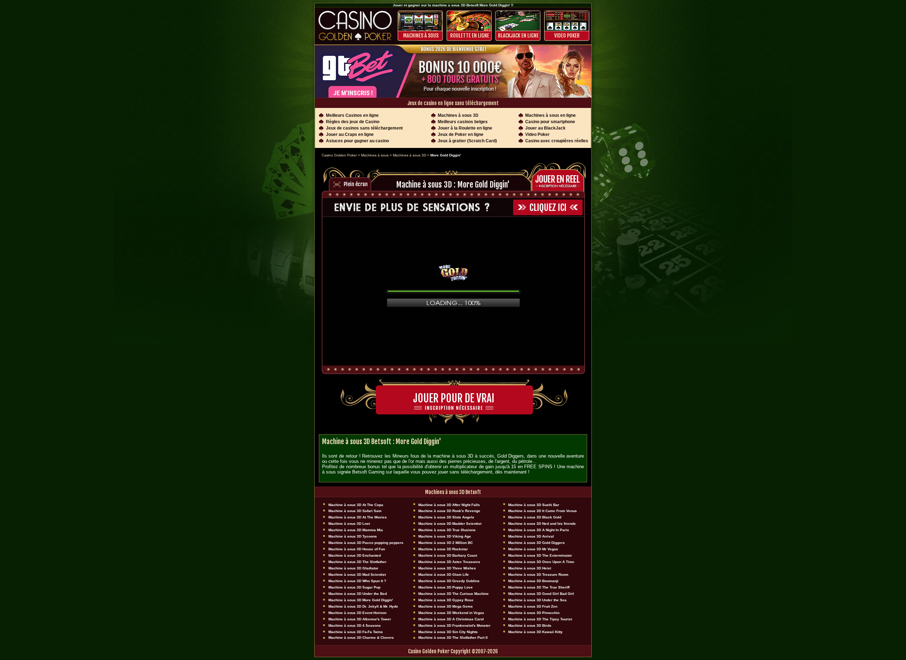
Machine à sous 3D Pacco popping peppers (365, 543)
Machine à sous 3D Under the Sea (537, 600)
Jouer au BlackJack (545, 128)
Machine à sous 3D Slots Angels (446, 517)
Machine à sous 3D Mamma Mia (355, 530)
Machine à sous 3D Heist (529, 568)
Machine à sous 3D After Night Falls (449, 505)
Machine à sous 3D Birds (529, 625)
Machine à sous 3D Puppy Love (445, 587)
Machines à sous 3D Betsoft (453, 492)
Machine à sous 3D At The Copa (355, 505)
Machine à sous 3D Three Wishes (447, 568)
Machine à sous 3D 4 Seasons (354, 625)
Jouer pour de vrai (453, 398)
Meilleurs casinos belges (463, 121)
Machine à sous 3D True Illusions (447, 530)
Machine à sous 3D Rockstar (443, 549)
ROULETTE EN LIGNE (469, 35)
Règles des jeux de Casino (352, 121)
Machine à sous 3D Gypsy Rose (446, 600)
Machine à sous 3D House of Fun (356, 549)
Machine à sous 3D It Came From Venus (542, 511)
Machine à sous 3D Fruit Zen (532, 606)
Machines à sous (420, 35)
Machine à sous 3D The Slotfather (357, 562)
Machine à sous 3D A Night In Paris (538, 530)
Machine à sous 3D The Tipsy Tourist (540, 619)
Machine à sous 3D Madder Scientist (449, 524)
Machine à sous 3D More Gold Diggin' (360, 600)
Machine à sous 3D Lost (349, 524)
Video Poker (567, 35)
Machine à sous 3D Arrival (531, 536)
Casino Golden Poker (339, 155)
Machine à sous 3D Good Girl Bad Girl (541, 594)
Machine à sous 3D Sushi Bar (533, 505)
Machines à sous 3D (458, 115)
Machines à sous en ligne (550, 115)
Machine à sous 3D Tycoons (352, 536)
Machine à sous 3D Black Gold (534, 517)
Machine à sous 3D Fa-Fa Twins (355, 632)
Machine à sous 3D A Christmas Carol (451, 619)
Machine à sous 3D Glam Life (443, 574)
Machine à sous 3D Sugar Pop (354, 587)
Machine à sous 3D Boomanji (533, 581)
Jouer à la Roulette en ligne (465, 128)
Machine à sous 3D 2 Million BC (445, 543)
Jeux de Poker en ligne (460, 134)
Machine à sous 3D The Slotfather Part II (453, 637)
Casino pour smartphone (550, 121)
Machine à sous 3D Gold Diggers (536, 543)
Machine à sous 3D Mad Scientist (357, 574)
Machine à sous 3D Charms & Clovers (361, 637)
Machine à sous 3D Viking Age (444, 536)
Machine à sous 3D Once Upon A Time (541, 562)
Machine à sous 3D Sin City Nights (448, 632)
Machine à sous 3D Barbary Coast (447, 555)
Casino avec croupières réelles (556, 140)
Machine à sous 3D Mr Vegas (533, 549)
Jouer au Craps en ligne (350, 134)
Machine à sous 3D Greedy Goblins (449, 581)
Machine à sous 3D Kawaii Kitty (535, 632)
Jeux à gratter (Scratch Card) (467, 140)
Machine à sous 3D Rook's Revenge (449, 511)
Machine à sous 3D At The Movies (357, 517)
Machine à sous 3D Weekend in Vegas (451, 613)
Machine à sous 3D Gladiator (353, 568)
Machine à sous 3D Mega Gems (445, 606)
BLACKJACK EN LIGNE (518, 35)
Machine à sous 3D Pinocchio (534, 613)
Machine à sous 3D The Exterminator (540, 555)
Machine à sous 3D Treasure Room (538, 574)
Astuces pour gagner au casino (357, 140)
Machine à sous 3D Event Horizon (357, 613)
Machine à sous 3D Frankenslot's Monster (454, 625)
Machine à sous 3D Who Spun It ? (357, 581)
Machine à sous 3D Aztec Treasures (449, 562)
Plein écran (356, 184)
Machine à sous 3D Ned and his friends (542, 524)
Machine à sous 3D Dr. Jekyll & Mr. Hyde (363, 606)
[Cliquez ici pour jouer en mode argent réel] (560, 179)
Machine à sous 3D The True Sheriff (538, 587)
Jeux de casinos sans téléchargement (364, 128)
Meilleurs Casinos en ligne (352, 115)
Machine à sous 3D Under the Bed (357, 594)
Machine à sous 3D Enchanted (354, 555)
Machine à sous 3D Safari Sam (355, 511)
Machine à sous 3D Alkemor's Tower (359, 619)
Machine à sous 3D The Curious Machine (453, 594)
